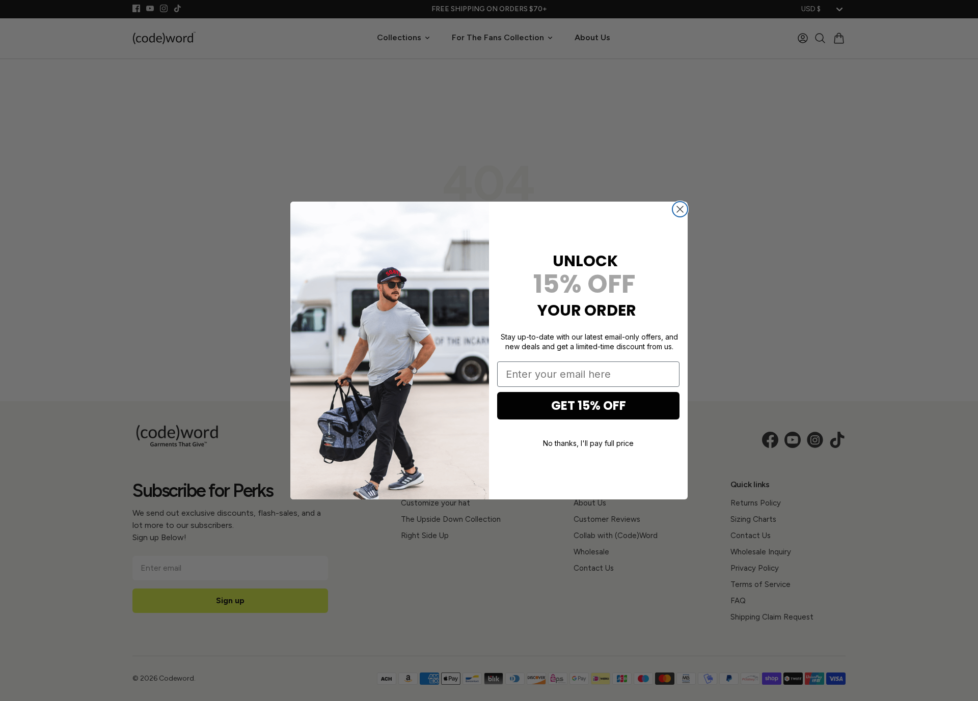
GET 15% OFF (588, 405)
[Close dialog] (680, 209)
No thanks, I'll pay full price (588, 442)
